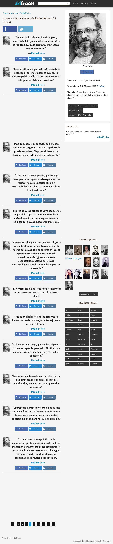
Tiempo (94, 320)
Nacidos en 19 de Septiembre (80, 115)
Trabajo (94, 354)
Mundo (94, 310)
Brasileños (93, 106)
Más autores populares (88, 294)
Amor (80, 315)
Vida (67, 310)
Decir (93, 339)
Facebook (77, 541)
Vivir (68, 339)
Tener (93, 324)
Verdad (68, 329)
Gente (80, 324)
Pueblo (81, 363)
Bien (80, 320)
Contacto (106, 541)
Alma (80, 354)
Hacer (93, 315)
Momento (94, 363)
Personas (81, 339)
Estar (93, 329)
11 (44, 524)
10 (39, 524)
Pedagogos (82, 106)
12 (49, 524)
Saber (93, 344)
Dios (67, 324)
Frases (76, 3)
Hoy (79, 358)
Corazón (81, 344)
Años (68, 354)
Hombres (69, 320)
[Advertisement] (32, 117)
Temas (93, 3)
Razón (68, 363)
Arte (80, 349)
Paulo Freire (25, 12)
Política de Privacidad (92, 541)
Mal (67, 349)
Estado (93, 358)
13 (54, 524)
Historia (69, 358)
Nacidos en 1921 (75, 110)
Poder (68, 334)
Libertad (94, 334)
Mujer (80, 334)
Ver (67, 344)
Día (79, 329)
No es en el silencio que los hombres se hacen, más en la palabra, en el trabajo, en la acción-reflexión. (36, 320)
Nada (68, 315)
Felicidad (94, 349)
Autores (84, 3)
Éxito (80, 310)
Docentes (72, 106)
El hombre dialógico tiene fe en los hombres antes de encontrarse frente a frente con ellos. (37, 292)
